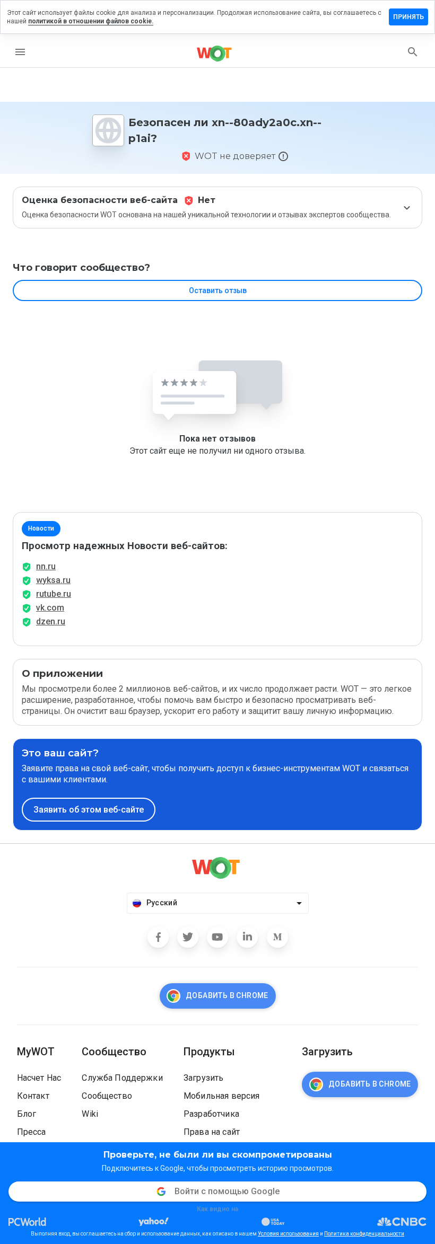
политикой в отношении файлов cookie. (90, 21)
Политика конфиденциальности (364, 1234)
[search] (412, 52)
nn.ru (46, 566)
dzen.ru (50, 621)
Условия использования (288, 1234)
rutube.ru (53, 594)
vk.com (50, 608)
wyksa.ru (53, 580)
